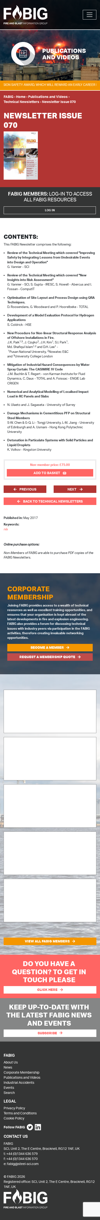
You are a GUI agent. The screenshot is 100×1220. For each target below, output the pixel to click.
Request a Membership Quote (47, 657)
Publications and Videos (48, 97)
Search (9, 1093)
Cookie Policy (14, 1118)
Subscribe (47, 1033)
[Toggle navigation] (89, 15)
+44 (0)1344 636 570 (22, 1159)
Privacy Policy (14, 1108)
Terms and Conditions (20, 1113)
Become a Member (47, 647)
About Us (11, 1062)
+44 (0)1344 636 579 (22, 1154)
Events (9, 1087)
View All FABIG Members (47, 941)
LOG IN (50, 210)
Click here (47, 990)
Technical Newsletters (21, 102)
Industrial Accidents (19, 1082)
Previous (27, 489)
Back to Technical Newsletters (52, 501)
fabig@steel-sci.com (23, 1164)
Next (72, 489)
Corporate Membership (21, 1072)
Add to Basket (46, 473)
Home (20, 97)
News (8, 1067)
